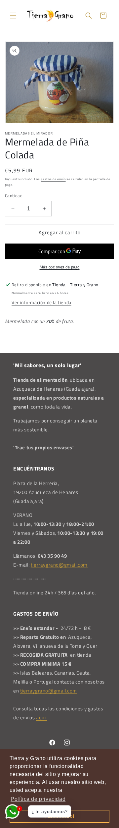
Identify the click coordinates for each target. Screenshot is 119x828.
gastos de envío (53, 179)
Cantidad (13, 196)
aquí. (41, 717)
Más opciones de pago (60, 267)
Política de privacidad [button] (38, 799)
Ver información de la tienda (41, 302)
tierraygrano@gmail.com (59, 565)
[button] (13, 15)
